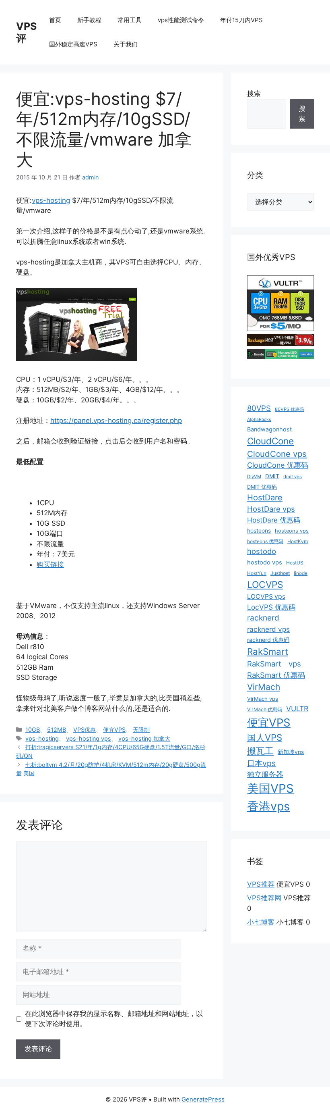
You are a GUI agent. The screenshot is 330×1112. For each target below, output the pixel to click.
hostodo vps (264, 562)
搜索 (254, 94)
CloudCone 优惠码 (277, 465)
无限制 (141, 729)
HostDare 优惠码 (273, 520)
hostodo (261, 551)
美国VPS (270, 788)
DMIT (272, 476)
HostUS (294, 563)
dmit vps (292, 476)
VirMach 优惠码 (264, 709)
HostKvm (297, 541)
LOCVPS (265, 584)
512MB (56, 729)
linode (300, 573)
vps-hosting (51, 200)
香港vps (268, 806)
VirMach (263, 687)
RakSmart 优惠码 (276, 675)
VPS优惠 (84, 729)
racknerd (263, 618)
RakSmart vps (274, 663)
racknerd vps (268, 629)
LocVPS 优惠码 (271, 607)
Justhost (280, 573)
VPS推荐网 (264, 898)
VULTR (297, 708)
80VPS (259, 408)
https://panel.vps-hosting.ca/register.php (116, 420)
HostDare (265, 497)
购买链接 (50, 564)
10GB (32, 729)
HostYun (256, 573)
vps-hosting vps (88, 738)
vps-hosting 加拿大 (144, 738)
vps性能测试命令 (181, 20)
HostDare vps (271, 508)
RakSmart (267, 651)
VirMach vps (262, 699)
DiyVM (254, 476)
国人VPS (264, 737)
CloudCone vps (277, 454)
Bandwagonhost (269, 429)
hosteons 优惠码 (265, 541)
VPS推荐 (260, 884)
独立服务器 (265, 774)
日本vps (261, 763)
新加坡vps (291, 752)
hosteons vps (292, 531)
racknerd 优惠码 (268, 639)
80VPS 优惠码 (289, 409)
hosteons (259, 530)
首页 (55, 20)
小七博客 (260, 922)
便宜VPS (114, 729)
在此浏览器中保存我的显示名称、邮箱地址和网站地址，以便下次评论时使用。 (114, 1019)
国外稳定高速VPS (73, 44)
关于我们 (125, 44)
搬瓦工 (260, 750)
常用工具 (130, 20)
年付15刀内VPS (241, 20)
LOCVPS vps (266, 596)
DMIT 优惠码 (262, 487)
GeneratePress (203, 1099)
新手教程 (89, 20)
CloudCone (270, 440)
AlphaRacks (259, 419)
